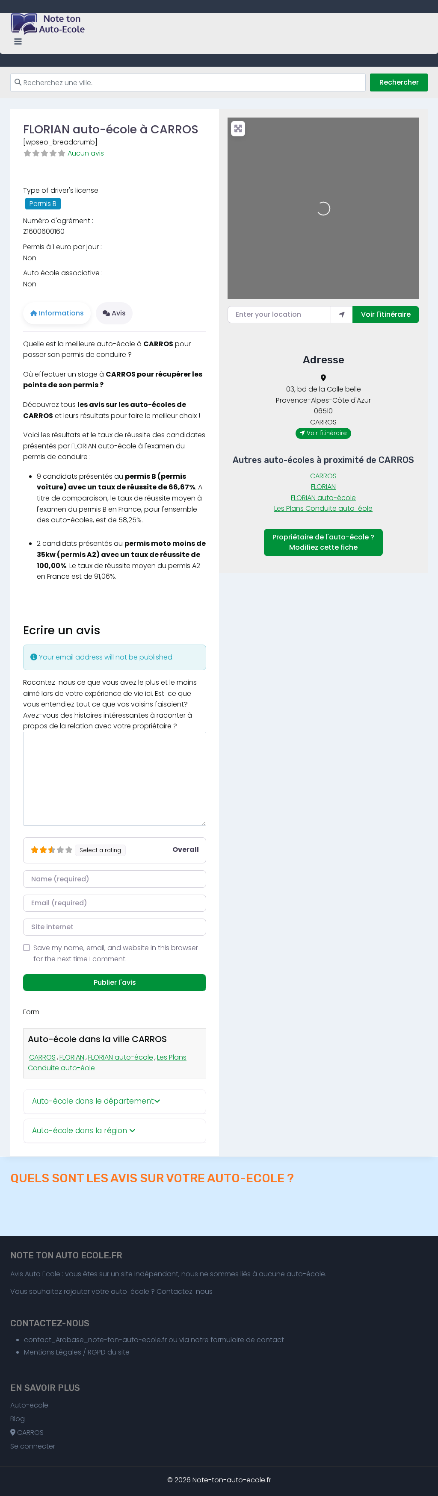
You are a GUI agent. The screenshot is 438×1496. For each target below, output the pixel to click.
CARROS (42, 1057)
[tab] (115, 1102)
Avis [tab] (119, 313)
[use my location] (342, 314)
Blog (17, 1419)
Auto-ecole (29, 1405)
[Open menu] (18, 41)
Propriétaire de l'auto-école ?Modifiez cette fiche (323, 542)
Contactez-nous (185, 1291)
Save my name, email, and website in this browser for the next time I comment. (115, 953)
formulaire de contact (247, 1340)
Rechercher (399, 82)
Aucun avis (86, 153)
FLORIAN (71, 1057)
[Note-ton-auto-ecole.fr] (48, 24)
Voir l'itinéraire (386, 314)
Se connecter (32, 1446)
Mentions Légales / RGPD (65, 1352)
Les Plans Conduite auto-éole (323, 508)
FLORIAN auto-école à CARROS (110, 129)
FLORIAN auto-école (120, 1057)
